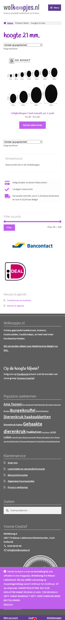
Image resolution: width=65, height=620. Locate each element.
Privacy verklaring (18, 487)
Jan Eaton (46, 432)
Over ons (13, 462)
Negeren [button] (8, 604)
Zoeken (32, 617)
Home (10, 23)
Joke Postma (17, 437)
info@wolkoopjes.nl (18, 550)
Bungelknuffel (22, 410)
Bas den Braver (28, 405)
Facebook (22, 374)
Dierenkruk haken (13, 424)
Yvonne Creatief (25, 378)
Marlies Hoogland (43, 437)
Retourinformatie (18, 475)
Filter (9, 227)
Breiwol (7, 411)
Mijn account (11, 617)
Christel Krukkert (42, 411)
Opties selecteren (32, 125)
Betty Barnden (39, 405)
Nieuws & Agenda (15, 305)
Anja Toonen (13, 404)
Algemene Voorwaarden (21, 481)
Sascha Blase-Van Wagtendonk (48, 441)
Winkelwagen (54, 617)
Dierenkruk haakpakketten (27, 416)
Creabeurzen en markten (19, 300)
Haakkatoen (33, 432)
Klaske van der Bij (29, 437)
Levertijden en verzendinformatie (26, 468)
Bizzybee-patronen (53, 405)
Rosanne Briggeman (28, 441)
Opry (52, 437)
